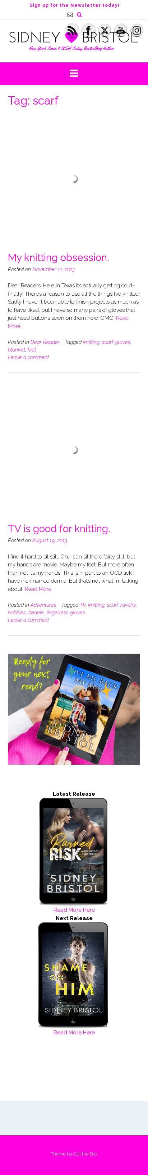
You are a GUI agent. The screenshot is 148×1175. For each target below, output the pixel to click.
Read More (38, 589)
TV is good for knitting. (59, 529)
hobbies (17, 612)
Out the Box (85, 1154)
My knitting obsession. (58, 258)
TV (82, 605)
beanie (36, 612)
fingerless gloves (65, 612)
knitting (91, 342)
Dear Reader (45, 342)
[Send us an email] (70, 14)
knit (32, 350)
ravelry (128, 605)
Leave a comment (28, 357)
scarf (107, 342)
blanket (16, 350)
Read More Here (74, 910)
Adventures (43, 605)
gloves (122, 342)
